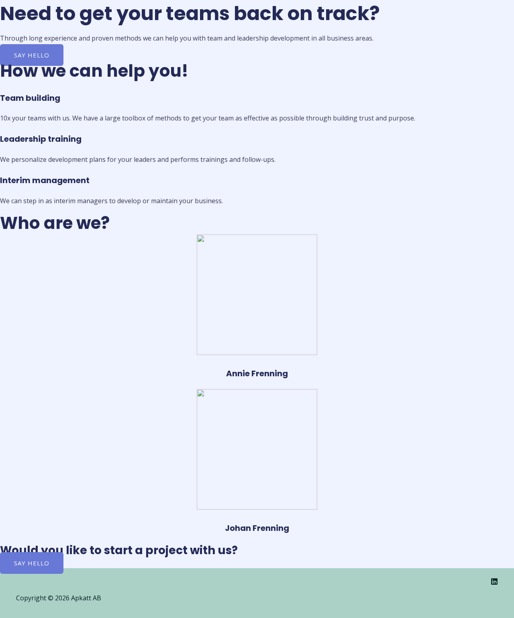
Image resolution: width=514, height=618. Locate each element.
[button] (31, 55)
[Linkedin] (494, 582)
